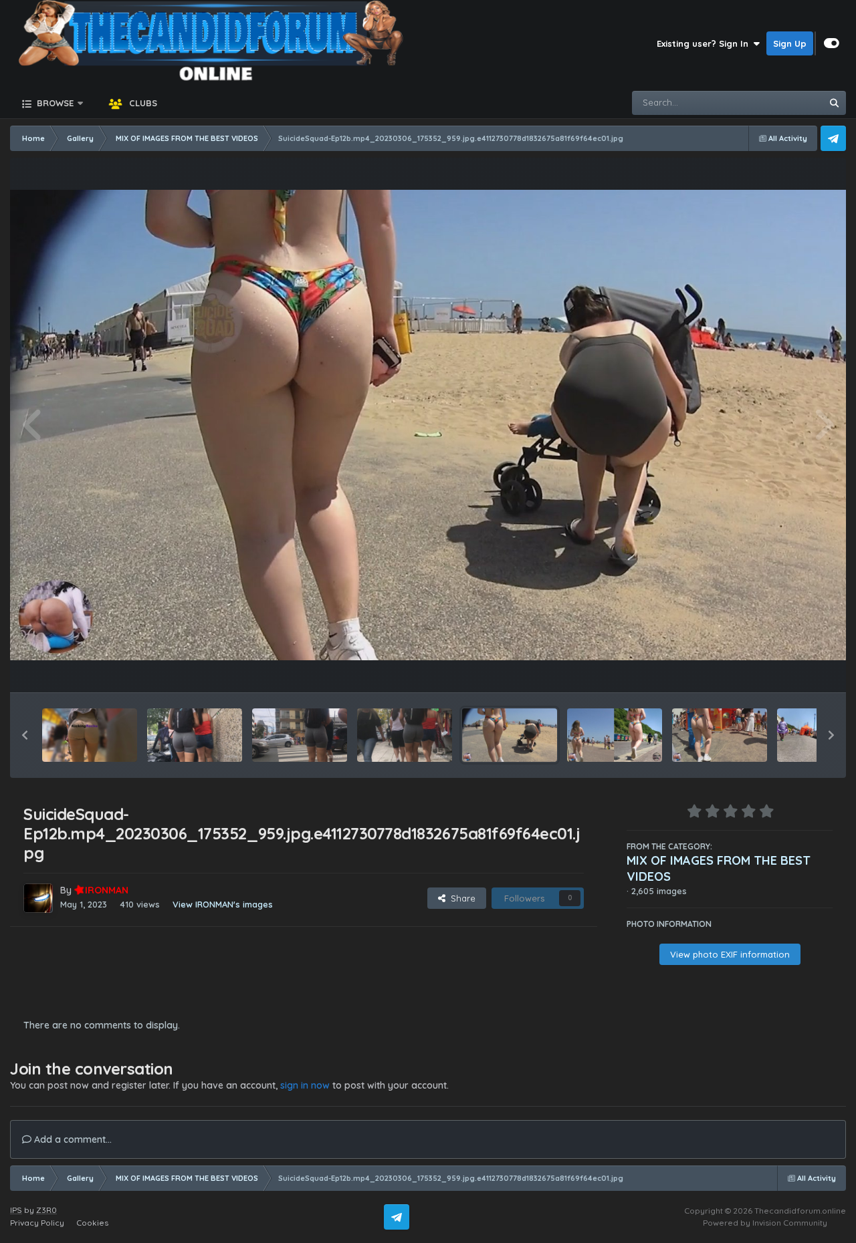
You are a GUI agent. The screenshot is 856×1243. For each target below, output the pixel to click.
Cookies (92, 1223)
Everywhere (780, 103)
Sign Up (790, 43)
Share (460, 898)
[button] (24, 735)
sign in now (305, 1085)
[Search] (834, 103)
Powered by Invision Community (765, 1223)
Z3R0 (46, 1210)
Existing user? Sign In (705, 43)
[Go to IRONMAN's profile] (38, 898)
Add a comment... (71, 1139)
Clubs (141, 103)
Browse (54, 103)
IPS (16, 1210)
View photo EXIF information (730, 954)
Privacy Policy (37, 1223)
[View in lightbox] (428, 425)
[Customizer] (831, 43)
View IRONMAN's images (223, 904)
